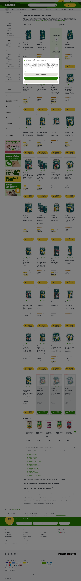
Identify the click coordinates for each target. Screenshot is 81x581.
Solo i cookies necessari (41, 82)
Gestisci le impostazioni (41, 74)
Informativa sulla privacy (28, 71)
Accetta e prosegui (41, 78)
